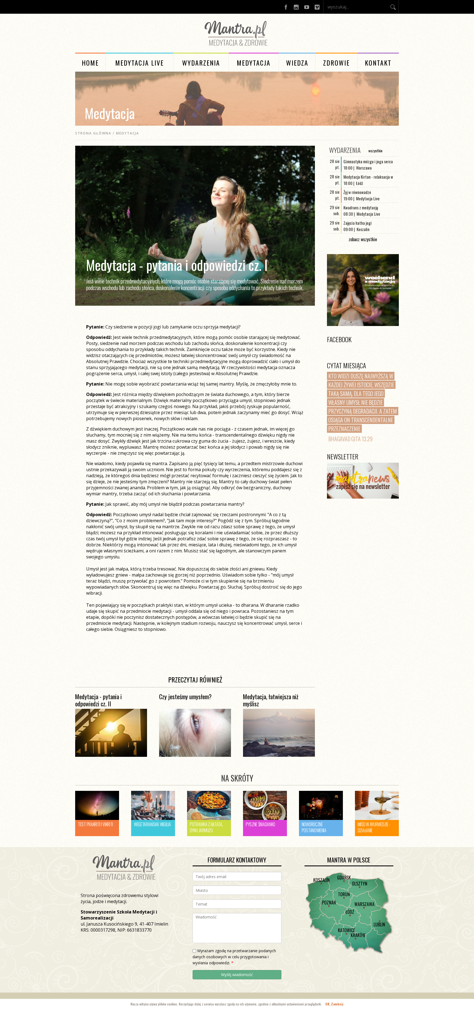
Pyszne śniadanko (260, 824)
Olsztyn (359, 883)
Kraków (358, 935)
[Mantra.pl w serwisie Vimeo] (317, 7)
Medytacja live (139, 63)
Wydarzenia (201, 63)
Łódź (350, 912)
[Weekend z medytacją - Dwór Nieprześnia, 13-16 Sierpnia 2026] (363, 290)
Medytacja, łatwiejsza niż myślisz (270, 700)
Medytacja (253, 63)
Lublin (379, 924)
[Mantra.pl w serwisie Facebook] (285, 7)
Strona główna (93, 133)
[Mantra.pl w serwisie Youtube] (306, 7)
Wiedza (297, 63)
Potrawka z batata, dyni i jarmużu (206, 827)
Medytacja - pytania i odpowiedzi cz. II (98, 700)
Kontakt (378, 63)
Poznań (329, 902)
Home (90, 63)
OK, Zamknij (334, 1004)
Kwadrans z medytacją (360, 207)
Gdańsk (344, 877)
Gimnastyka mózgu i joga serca (368, 161)
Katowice (346, 930)
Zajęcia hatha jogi (357, 223)
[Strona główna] (237, 47)
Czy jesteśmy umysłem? (185, 696)
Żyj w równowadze (357, 192)
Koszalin (321, 880)
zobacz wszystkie (363, 239)
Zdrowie (336, 63)
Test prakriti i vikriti (95, 824)
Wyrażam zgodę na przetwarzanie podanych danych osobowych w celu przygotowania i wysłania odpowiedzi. (234, 956)
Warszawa (364, 904)
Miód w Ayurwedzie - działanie (374, 827)
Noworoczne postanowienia (314, 827)
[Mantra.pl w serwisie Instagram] (296, 7)
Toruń (344, 894)
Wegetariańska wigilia (152, 824)
